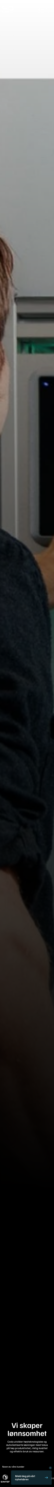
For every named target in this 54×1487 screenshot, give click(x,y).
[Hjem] (14, 9)
